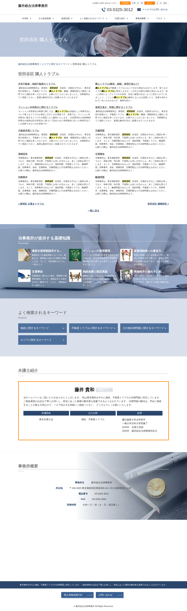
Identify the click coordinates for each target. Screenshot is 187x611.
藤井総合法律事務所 (33, 7)
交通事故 (100, 154)
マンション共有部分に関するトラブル (38, 107)
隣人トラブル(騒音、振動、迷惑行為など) (117, 84)
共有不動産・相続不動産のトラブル (36, 84)
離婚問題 (100, 177)
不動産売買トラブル (28, 130)
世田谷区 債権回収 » (158, 204)
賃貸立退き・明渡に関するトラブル (114, 107)
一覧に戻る (93, 210)
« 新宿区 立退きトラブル (31, 204)
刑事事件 (23, 177)
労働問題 (100, 130)
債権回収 (23, 154)
